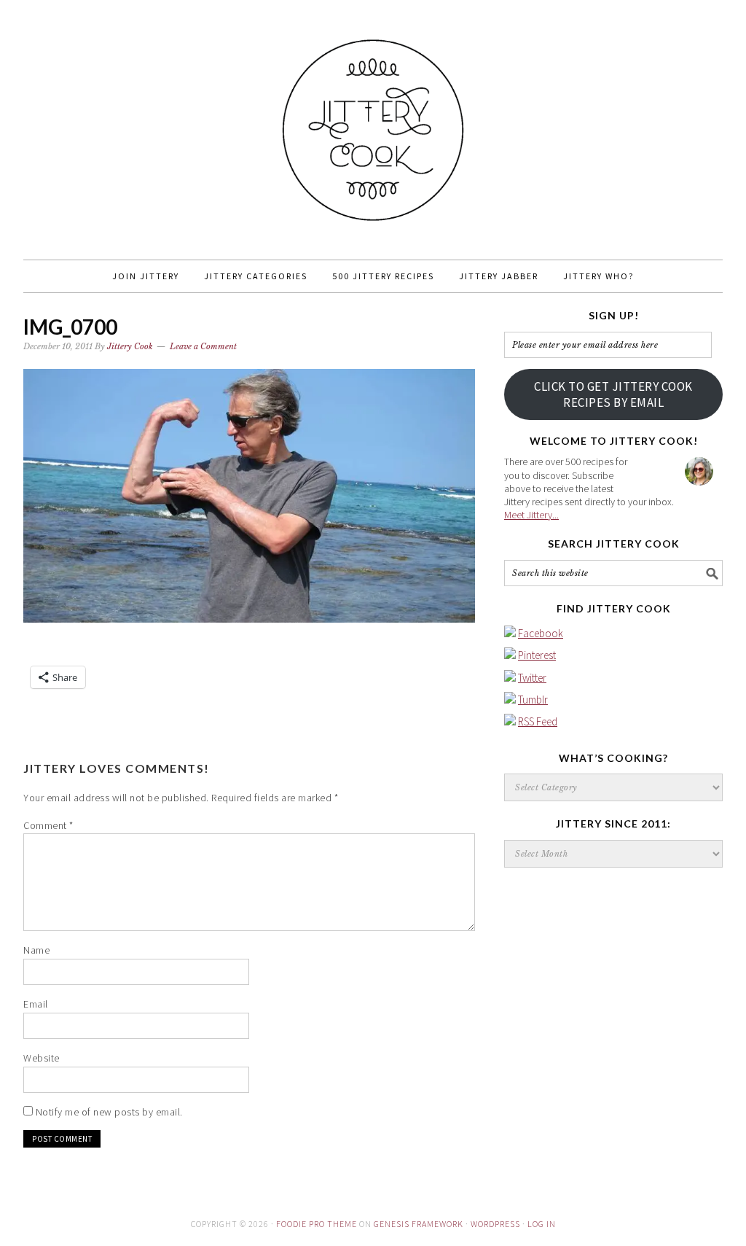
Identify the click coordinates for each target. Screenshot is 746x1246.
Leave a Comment (203, 346)
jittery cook (373, 123)
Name (36, 950)
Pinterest (537, 655)
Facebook (540, 633)
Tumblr (533, 699)
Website (41, 1057)
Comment (48, 825)
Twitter (532, 678)
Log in (541, 1223)
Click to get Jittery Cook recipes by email (613, 394)
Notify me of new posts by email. (109, 1111)
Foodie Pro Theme (316, 1223)
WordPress (495, 1223)
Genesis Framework (418, 1223)
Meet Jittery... (531, 514)
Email (35, 1004)
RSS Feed (537, 721)
